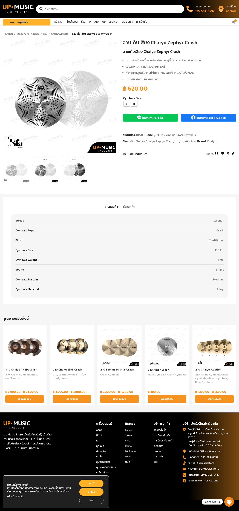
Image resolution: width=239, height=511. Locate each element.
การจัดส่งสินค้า (162, 435)
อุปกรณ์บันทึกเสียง (106, 467)
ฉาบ (45, 34)
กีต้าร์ (99, 435)
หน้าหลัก (8, 34)
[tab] (111, 206)
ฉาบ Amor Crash (158, 370)
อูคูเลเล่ (100, 446)
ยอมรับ (91, 483)
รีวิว (156, 462)
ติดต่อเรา (158, 446)
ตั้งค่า (91, 500)
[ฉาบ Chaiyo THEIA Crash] (24, 346)
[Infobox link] (227, 8)
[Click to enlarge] (9, 146)
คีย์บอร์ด (101, 451)
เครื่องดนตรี (23, 34)
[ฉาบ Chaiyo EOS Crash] (72, 346)
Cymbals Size (132, 98)
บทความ (158, 451)
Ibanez (129, 430)
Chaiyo (140, 141)
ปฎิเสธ (91, 492)
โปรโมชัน (158, 456)
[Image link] (17, 425)
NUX (127, 462)
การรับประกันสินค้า (163, 441)
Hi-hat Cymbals (217, 378)
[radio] (126, 103)
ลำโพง (99, 488)
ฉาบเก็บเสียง (187, 141)
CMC (127, 441)
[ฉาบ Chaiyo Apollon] (214, 346)
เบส (98, 441)
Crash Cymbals (59, 34)
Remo (128, 446)
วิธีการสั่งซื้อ (160, 430)
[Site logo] (18, 8)
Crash (169, 141)
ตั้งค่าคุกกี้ (17, 496)
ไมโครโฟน (101, 478)
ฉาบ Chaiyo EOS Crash (67, 369)
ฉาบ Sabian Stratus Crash (117, 369)
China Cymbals (210, 374)
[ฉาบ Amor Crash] (167, 346)
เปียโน (99, 456)
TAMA (128, 435)
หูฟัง (98, 483)
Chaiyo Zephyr (155, 141)
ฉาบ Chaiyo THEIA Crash (21, 369)
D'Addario (130, 451)
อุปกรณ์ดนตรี (103, 462)
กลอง (36, 34)
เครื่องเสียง (102, 472)
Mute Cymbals (166, 135)
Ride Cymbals (203, 382)
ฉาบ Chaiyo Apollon (208, 369)
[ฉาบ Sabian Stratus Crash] (119, 346)
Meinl (128, 456)
